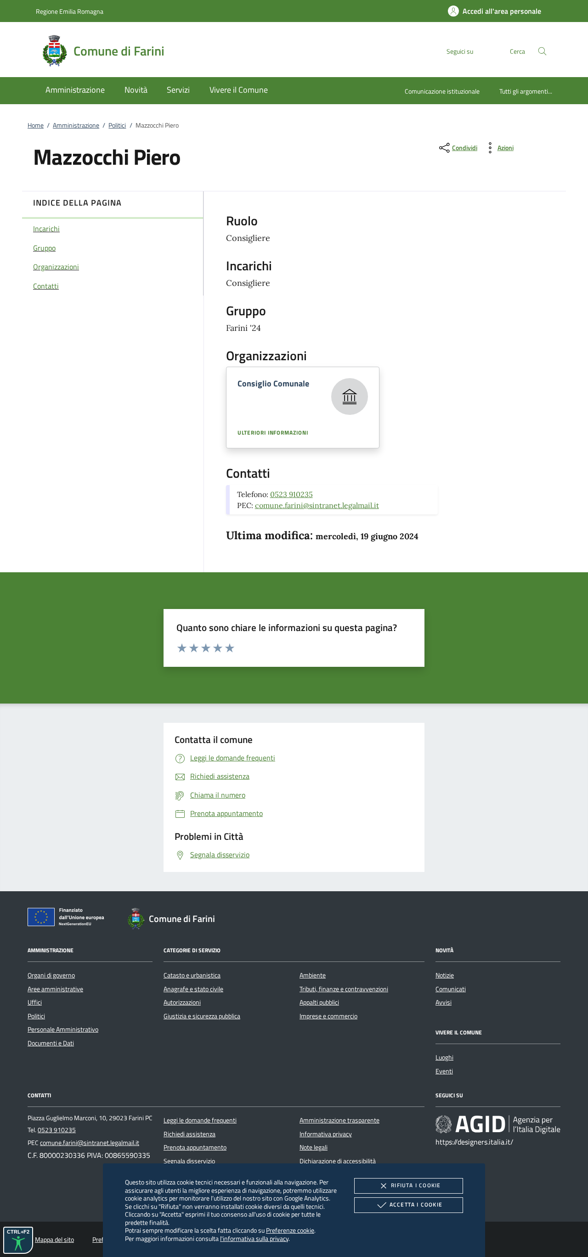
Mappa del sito (54, 1240)
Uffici (35, 1002)
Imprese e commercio (328, 1016)
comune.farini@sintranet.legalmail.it (317, 505)
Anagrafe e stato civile (193, 989)
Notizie (444, 975)
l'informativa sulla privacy (254, 1238)
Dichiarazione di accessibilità (338, 1161)
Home (36, 125)
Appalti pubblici (319, 1002)
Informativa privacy (326, 1134)
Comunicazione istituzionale (442, 91)
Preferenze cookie (290, 1230)
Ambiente (313, 975)
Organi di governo (51, 975)
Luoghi (444, 1057)
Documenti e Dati (51, 1043)
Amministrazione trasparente (339, 1120)
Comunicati (450, 989)
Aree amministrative (55, 989)
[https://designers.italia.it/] (497, 1124)
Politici (117, 125)
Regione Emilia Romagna (69, 11)
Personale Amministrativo (63, 1029)
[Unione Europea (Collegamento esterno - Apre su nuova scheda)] (68, 919)
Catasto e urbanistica (192, 975)
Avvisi (443, 1002)
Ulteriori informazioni (272, 432)
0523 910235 (291, 494)
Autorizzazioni (182, 1002)
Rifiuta (416, 1185)
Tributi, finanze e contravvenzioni (344, 989)
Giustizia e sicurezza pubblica (202, 1016)
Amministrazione (76, 125)
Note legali (314, 1147)
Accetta (416, 1204)
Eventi (444, 1071)
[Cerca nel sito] (542, 51)
